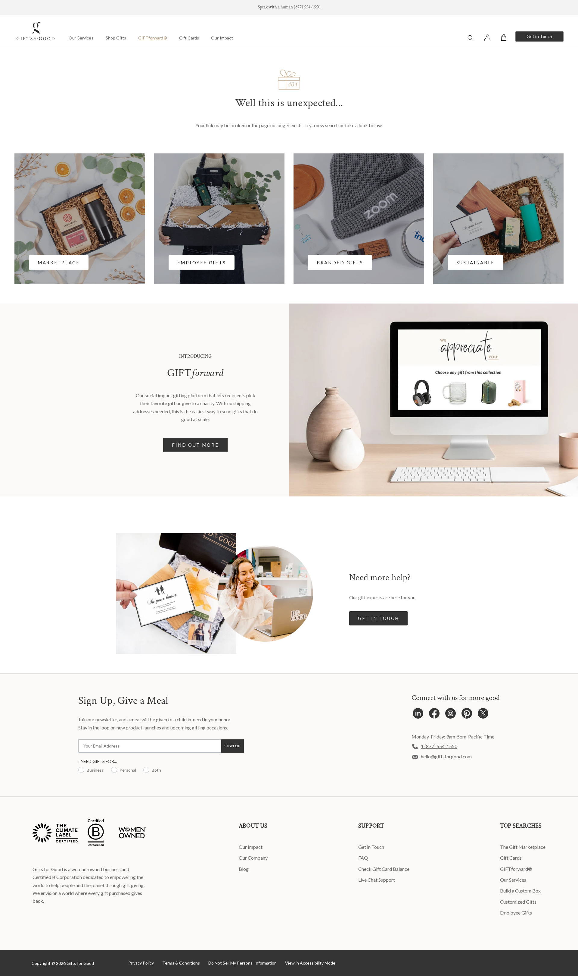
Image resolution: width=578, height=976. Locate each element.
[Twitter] (483, 715)
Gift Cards (189, 37)
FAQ (363, 858)
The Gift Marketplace (522, 847)
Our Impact (222, 37)
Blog (244, 869)
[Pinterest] (466, 715)
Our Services (81, 37)
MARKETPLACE (59, 262)
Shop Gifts (116, 37)
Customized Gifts (518, 902)
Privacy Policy (141, 962)
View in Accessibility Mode (310, 962)
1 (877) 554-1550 (439, 746)
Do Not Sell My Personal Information (242, 962)
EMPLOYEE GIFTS (201, 262)
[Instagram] (450, 715)
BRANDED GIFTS (340, 262)
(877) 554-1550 (307, 7)
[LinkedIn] (418, 715)
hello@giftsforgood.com (446, 756)
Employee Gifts (516, 912)
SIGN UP (232, 746)
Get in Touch (539, 36)
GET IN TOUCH (378, 618)
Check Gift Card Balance (383, 869)
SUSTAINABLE (475, 262)
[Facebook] (434, 715)
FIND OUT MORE (195, 445)
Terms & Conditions (181, 962)
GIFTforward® (152, 37)
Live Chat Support (376, 880)
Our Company (253, 858)
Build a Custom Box (520, 890)
